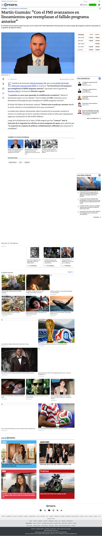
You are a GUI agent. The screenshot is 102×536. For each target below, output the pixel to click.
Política (15, 516)
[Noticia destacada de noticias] (18, 442)
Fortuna (45, 521)
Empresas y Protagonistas (72, 516)
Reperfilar (56, 516)
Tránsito (73, 525)
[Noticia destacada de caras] (18, 471)
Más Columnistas (93, 118)
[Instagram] (53, 510)
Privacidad (51, 525)
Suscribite (92, 5)
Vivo (99, 516)
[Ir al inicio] (11, 4)
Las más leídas (84, 175)
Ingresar (84, 4)
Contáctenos (44, 525)
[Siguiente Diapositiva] (73, 258)
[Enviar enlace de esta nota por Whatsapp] (3, 88)
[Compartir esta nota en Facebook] (3, 79)
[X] (45, 510)
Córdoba (51, 516)
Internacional (32, 516)
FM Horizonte (69, 521)
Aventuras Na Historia (47, 523)
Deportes (43, 516)
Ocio (47, 516)
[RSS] (57, 510)
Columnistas (83, 78)
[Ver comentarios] (99, 9)
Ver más (96, 217)
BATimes (63, 521)
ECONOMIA (4, 8)
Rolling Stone (57, 523)
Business (62, 516)
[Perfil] (11, 438)
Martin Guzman (12, 162)
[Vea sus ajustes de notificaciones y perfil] (99, 4)
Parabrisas (51, 521)
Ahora (3, 516)
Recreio (70, 523)
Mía (59, 521)
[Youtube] (49, 510)
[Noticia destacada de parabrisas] (57, 471)
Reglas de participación (64, 525)
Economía (20, 516)
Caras (86, 516)
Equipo (56, 525)
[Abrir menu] (2, 5)
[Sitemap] (61, 510)
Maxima (74, 523)
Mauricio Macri (14, 91)
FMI (20, 162)
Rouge (56, 521)
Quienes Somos (36, 525)
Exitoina (91, 516)
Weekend (40, 521)
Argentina (27, 162)
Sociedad (26, 516)
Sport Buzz (64, 523)
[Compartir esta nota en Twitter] (3, 83)
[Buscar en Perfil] (99, 1)
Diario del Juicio (51, 518)
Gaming (95, 516)
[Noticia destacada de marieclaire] (57, 442)
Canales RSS (29, 525)
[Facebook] (41, 510)
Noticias (82, 516)
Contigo (39, 523)
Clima (38, 516)
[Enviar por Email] (3, 93)
